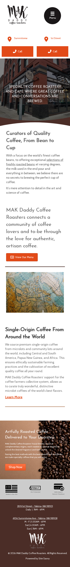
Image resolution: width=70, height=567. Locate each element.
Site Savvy (44, 558)
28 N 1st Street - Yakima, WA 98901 (35, 506)
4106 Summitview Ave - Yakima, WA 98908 (35, 518)
